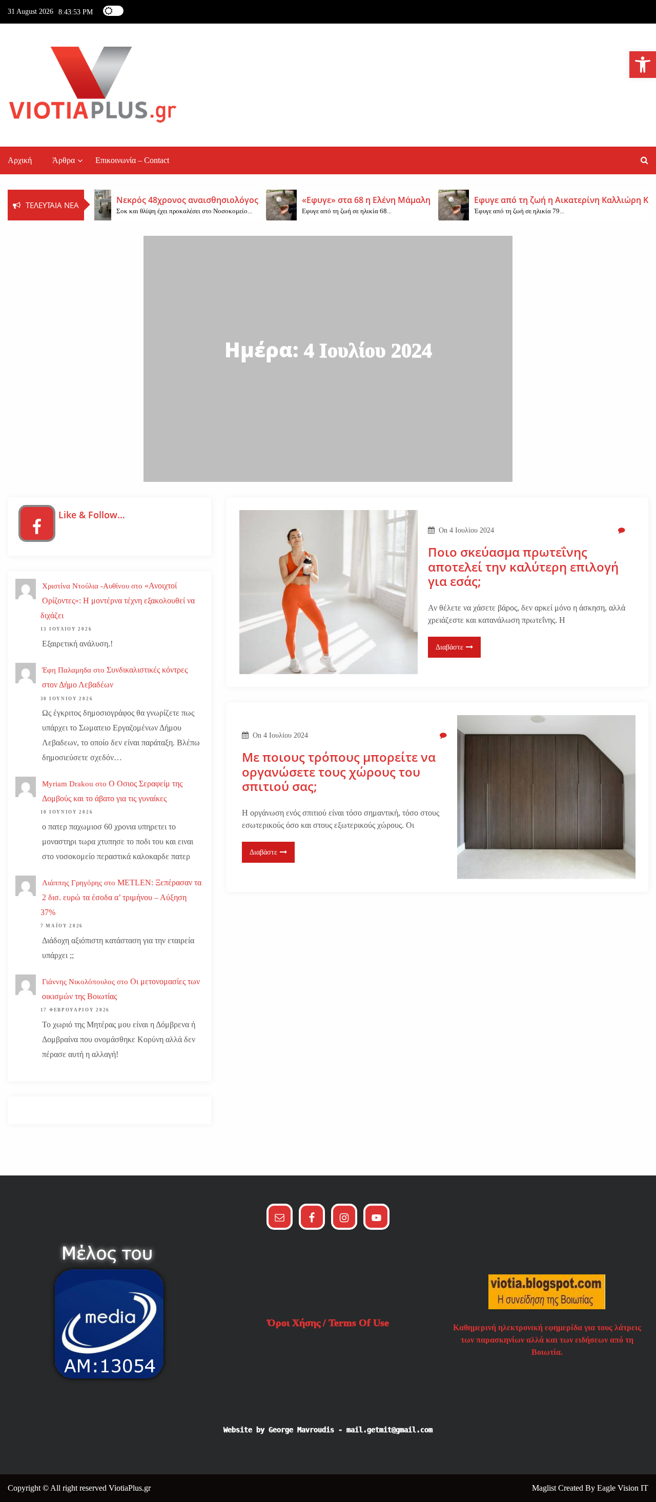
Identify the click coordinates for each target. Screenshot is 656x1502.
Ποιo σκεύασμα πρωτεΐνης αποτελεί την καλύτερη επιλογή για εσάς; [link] (523, 567)
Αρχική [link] (20, 160)
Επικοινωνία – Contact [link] (132, 160)
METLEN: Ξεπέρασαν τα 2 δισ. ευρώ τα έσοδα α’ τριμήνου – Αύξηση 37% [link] (120, 897)
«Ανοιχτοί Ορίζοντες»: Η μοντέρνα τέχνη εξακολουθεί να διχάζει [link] (117, 600)
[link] (642, 64)
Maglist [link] (545, 1488)
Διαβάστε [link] (449, 647)
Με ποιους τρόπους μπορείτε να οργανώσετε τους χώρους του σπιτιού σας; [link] (339, 772)
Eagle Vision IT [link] (622, 1488)
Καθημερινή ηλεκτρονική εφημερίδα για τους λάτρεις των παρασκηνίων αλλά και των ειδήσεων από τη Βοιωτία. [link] (547, 1339)
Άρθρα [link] (63, 160)
